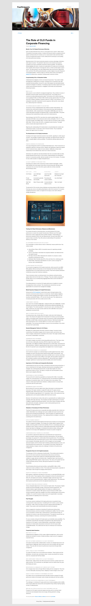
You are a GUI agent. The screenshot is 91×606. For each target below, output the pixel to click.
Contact (23, 28)
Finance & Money (38, 596)
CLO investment (37, 292)
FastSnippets (23, 7)
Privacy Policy (30, 28)
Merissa (44, 596)
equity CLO (28, 74)
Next (72, 33)
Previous (19, 33)
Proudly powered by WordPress (49, 601)
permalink (53, 596)
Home (19, 28)
